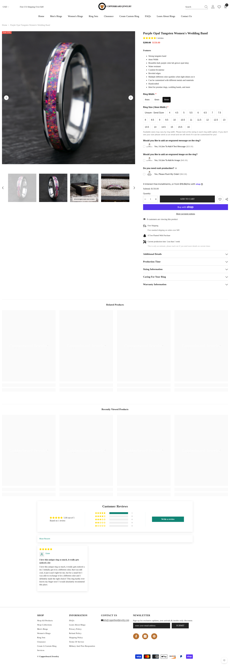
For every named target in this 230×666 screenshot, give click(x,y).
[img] (45, 549)
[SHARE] (225, 199)
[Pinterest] (154, 636)
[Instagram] (145, 636)
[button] (6, 97)
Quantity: (147, 193)
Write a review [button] (168, 519)
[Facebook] (136, 636)
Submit (180, 625)
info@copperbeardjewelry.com (116, 620)
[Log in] (213, 7)
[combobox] (194, 7)
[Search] (196, 7)
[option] (68, 97)
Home (4, 25)
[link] (29, 385)
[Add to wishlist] (220, 199)
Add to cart (187, 199)
